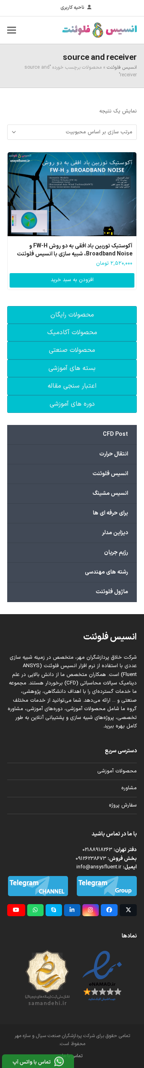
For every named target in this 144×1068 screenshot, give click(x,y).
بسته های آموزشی (72, 368)
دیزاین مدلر (115, 533)
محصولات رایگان (72, 315)
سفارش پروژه (123, 805)
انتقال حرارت (113, 454)
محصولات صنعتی (72, 350)
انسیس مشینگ (110, 493)
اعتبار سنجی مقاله (72, 386)
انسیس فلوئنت (122, 67)
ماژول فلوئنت (112, 592)
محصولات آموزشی (117, 771)
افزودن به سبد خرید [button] (72, 280)
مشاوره (129, 788)
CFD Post (115, 434)
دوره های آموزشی (72, 404)
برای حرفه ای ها (110, 513)
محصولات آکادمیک (72, 332)
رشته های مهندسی (106, 572)
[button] (11, 30)
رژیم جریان (116, 552)
